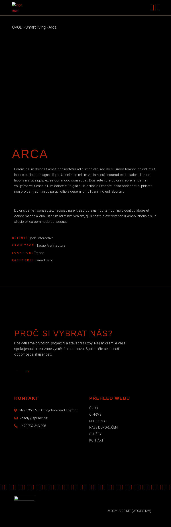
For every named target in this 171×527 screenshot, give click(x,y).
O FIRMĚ (95, 414)
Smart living (44, 260)
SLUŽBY (95, 434)
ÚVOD (93, 408)
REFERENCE (98, 421)
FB (28, 371)
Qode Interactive (40, 238)
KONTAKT (96, 440)
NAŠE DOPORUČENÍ (103, 427)
